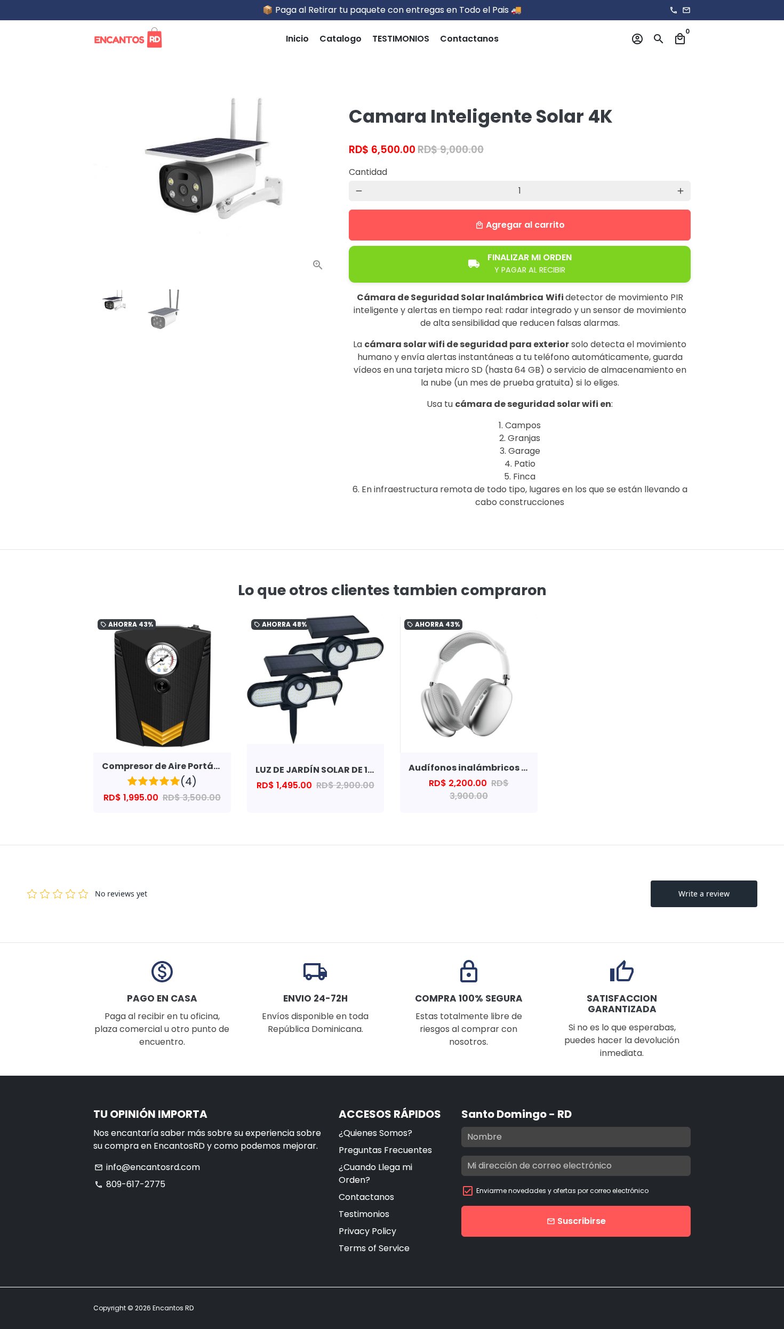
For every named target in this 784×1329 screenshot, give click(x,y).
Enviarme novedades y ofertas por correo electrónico (562, 1190)
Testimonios (364, 1214)
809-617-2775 (129, 1184)
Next (318, 185)
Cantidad (368, 172)
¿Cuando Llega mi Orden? (375, 1173)
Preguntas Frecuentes (385, 1150)
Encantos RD (173, 1307)
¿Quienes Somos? (375, 1133)
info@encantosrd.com (147, 1167)
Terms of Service (374, 1248)
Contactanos (469, 39)
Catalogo (340, 39)
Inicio (297, 39)
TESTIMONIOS (400, 39)
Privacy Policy (367, 1231)
